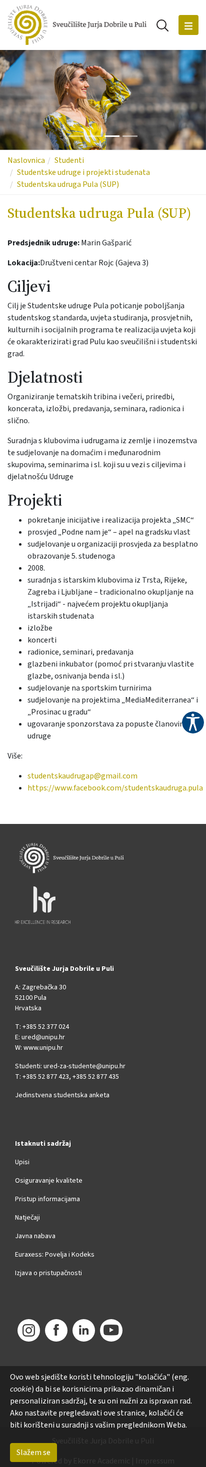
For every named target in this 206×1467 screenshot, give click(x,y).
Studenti (69, 160)
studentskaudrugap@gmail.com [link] (83, 775)
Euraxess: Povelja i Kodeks (54, 1255)
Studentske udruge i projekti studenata (83, 172)
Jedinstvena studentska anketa (62, 1095)
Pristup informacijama (47, 1199)
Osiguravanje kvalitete (48, 1181)
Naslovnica (26, 160)
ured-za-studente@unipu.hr (85, 1066)
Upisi (22, 1162)
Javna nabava (35, 1236)
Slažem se (33, 1452)
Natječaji (27, 1218)
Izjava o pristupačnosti (48, 1273)
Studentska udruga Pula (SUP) (68, 184)
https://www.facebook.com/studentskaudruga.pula (115, 787)
